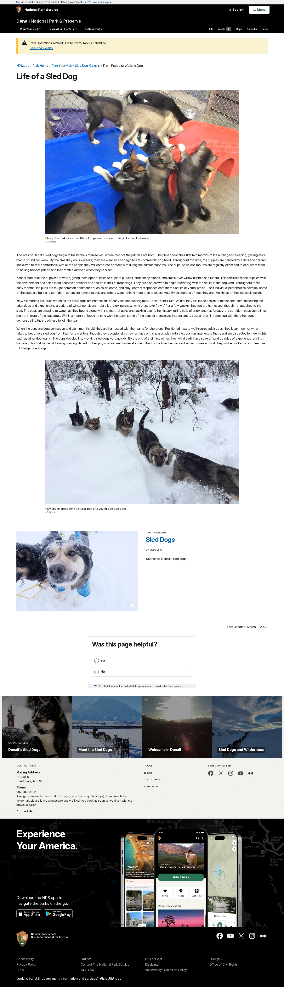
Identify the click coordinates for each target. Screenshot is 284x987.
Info (211, 29)
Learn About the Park (61, 29)
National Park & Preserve (48, 21)
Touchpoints (174, 686)
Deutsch (152, 786)
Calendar (252, 29)
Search (238, 10)
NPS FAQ (87, 970)
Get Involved (92, 29)
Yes (103, 660)
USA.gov (215, 959)
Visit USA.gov (111, 978)
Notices (86, 959)
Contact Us (24, 811)
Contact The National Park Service (105, 964)
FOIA (20, 970)
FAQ (149, 772)
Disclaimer (152, 964)
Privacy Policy (26, 964)
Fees (265, 29)
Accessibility (25, 959)
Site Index (153, 779)
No (102, 671)
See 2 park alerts (41, 48)
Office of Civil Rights (223, 964)
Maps (239, 29)
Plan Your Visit (29, 29)
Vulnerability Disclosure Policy (166, 970)
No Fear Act (153, 959)
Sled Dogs (160, 539)
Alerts (224, 29)
